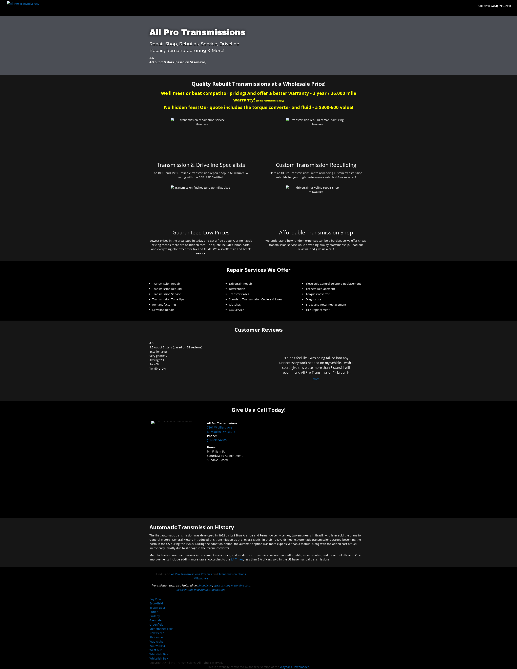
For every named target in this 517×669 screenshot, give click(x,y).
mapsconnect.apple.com (209, 590)
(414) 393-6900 (217, 440)
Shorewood (157, 637)
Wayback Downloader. (295, 667)
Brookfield (156, 603)
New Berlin (156, 633)
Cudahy (154, 616)
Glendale (155, 620)
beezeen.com (185, 590)
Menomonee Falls (161, 629)
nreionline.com (240, 585)
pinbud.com (205, 585)
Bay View (155, 599)
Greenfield (156, 624)
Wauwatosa (157, 646)
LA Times (237, 559)
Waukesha (156, 641)
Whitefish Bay (158, 654)
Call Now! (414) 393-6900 (494, 6)
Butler (153, 612)
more (315, 379)
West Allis (156, 650)
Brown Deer (157, 607)
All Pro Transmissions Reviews (191, 574)
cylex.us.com (222, 585)
